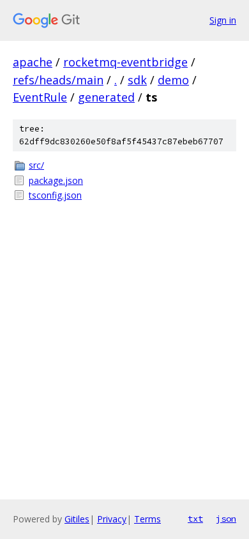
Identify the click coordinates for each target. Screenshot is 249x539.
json (226, 518)
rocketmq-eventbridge (125, 62)
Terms (147, 519)
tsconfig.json (55, 195)
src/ (36, 165)
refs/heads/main (58, 79)
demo (173, 79)
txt (195, 518)
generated (106, 97)
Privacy (111, 519)
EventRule (40, 97)
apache (32, 62)
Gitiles (76, 519)
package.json (56, 180)
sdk (137, 79)
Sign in (222, 20)
